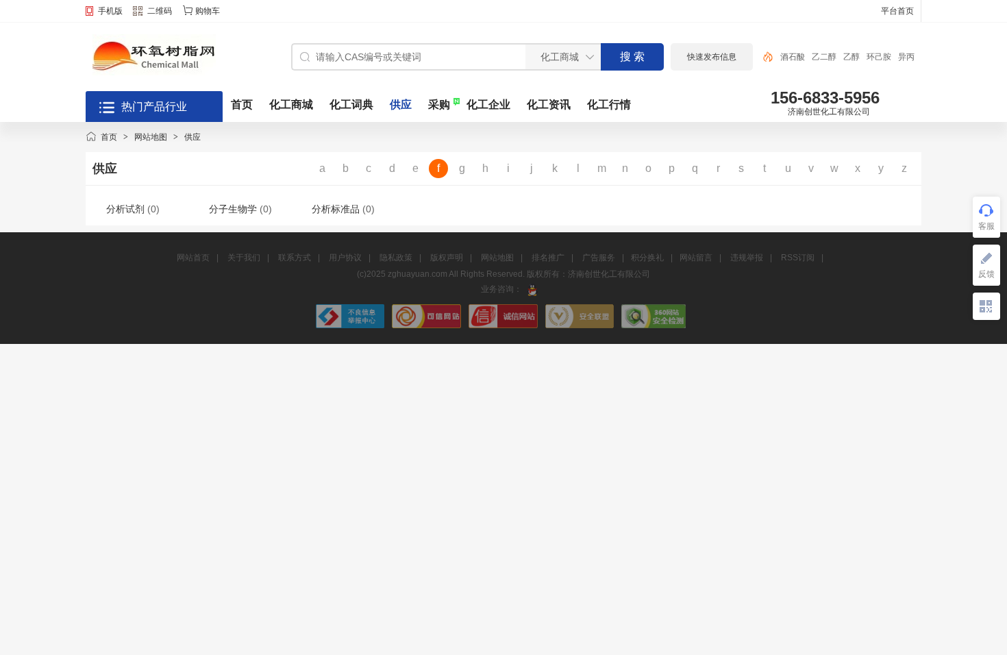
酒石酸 (792, 57)
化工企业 (488, 104)
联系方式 (294, 257)
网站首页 (193, 257)
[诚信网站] (504, 325)
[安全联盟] (581, 325)
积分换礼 (647, 257)
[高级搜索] (763, 57)
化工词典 (351, 104)
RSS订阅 (798, 257)
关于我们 (243, 257)
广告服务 (598, 257)
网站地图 (150, 137)
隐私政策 (396, 257)
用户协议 (345, 257)
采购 (439, 104)
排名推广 (548, 257)
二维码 (159, 11)
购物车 (207, 11)
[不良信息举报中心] (351, 325)
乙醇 (851, 57)
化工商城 (291, 104)
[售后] (532, 289)
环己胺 (879, 57)
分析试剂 (125, 208)
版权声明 (446, 257)
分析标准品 (336, 208)
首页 (242, 104)
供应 (401, 104)
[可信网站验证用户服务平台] (427, 325)
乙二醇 (824, 57)
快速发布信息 (711, 57)
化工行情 (609, 104)
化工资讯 (549, 104)
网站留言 (696, 257)
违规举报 (746, 257)
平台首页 (897, 11)
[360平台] (653, 325)
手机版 (110, 11)
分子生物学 (233, 208)
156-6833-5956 (825, 97)
